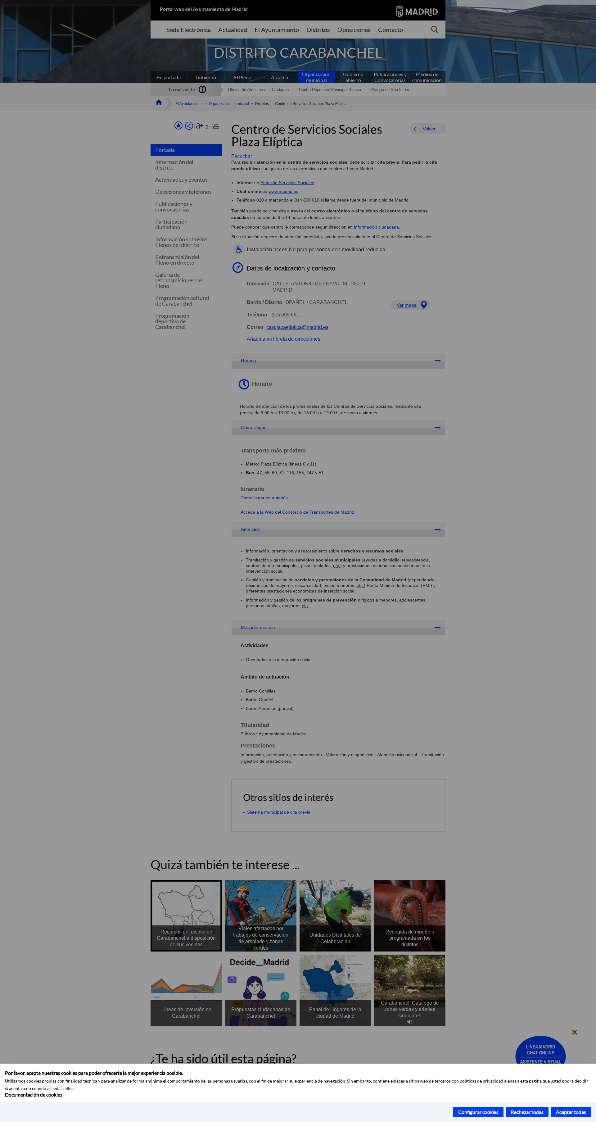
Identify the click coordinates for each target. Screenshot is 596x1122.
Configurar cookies (478, 1112)
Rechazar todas (527, 1112)
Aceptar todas (571, 1112)
